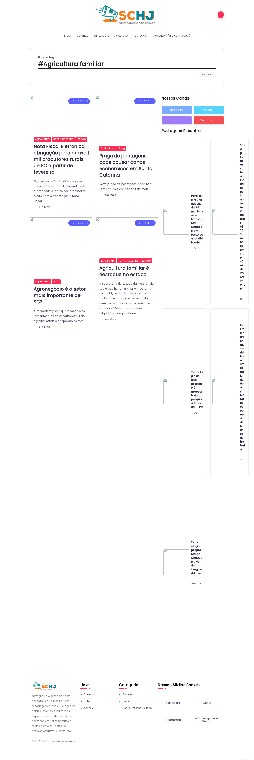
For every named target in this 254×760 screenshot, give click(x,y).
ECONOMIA (108, 260)
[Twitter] (209, 110)
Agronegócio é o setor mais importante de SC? (60, 295)
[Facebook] (177, 110)
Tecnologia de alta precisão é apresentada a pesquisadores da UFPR (197, 389)
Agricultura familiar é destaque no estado (124, 271)
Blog (122, 148)
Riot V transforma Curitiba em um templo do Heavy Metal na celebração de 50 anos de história (242, 387)
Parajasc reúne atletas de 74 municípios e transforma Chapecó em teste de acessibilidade (197, 219)
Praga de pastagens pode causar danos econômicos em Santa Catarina (126, 165)
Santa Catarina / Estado (69, 139)
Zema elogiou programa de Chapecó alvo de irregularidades (197, 557)
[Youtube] (209, 120)
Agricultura (42, 139)
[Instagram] (177, 120)
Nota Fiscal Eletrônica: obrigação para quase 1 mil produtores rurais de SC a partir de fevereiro (61, 159)
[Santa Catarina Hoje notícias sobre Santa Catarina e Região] (127, 15)
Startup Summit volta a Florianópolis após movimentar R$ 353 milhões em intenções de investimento (242, 216)
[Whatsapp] (206, 716)
